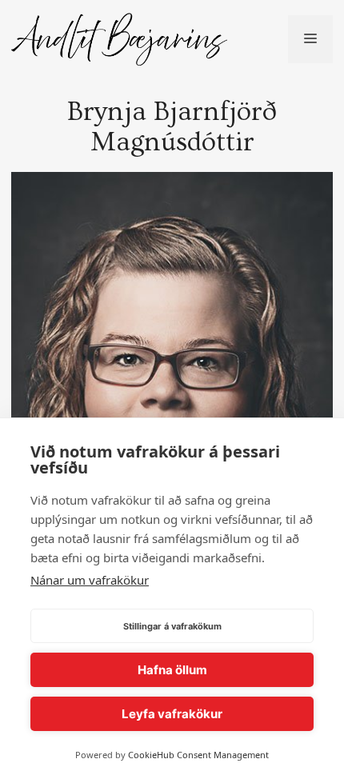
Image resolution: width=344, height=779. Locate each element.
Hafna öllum (172, 669)
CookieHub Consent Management (198, 755)
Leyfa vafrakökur (172, 713)
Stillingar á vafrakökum (172, 626)
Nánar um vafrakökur (89, 580)
